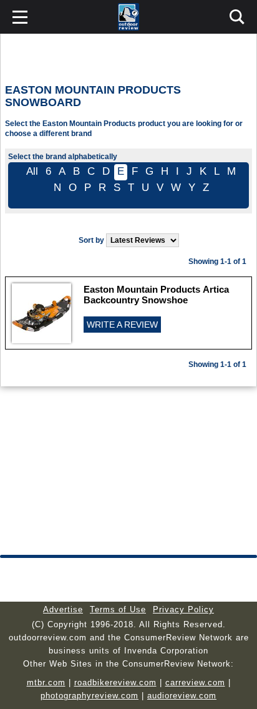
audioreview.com (181, 695)
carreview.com (195, 682)
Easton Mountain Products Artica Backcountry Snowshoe (156, 294)
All (32, 171)
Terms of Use (118, 609)
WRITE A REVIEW (122, 325)
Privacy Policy (183, 609)
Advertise (63, 609)
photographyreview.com (89, 695)
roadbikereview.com (115, 682)
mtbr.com (46, 682)
